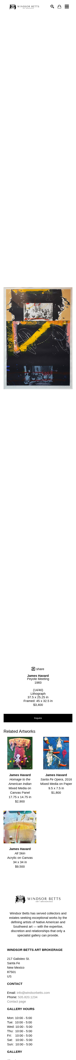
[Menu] (67, 6)
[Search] (52, 6)
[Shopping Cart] (59, 7)
